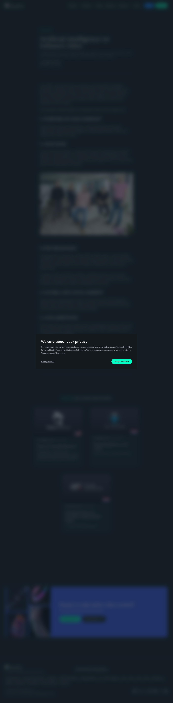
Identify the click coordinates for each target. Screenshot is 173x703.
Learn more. (60, 353)
